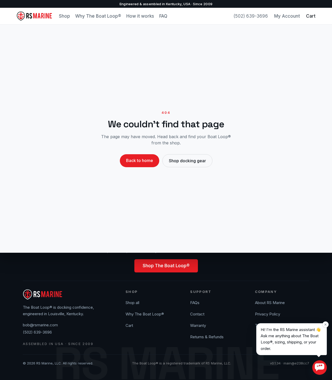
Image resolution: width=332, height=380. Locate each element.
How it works (140, 16)
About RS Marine (270, 302)
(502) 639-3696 (250, 16)
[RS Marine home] (35, 16)
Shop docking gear (187, 160)
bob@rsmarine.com (40, 324)
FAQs (194, 302)
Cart (310, 16)
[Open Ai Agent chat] (319, 367)
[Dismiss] (325, 324)
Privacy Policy (267, 314)
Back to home (139, 160)
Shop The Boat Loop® (166, 265)
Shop (64, 16)
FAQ (163, 16)
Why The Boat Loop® (98, 16)
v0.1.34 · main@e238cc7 (289, 363)
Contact (197, 314)
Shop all (132, 302)
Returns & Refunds (207, 336)
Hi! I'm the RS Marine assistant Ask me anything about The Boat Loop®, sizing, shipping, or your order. (291, 339)
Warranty (198, 325)
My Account (287, 16)
